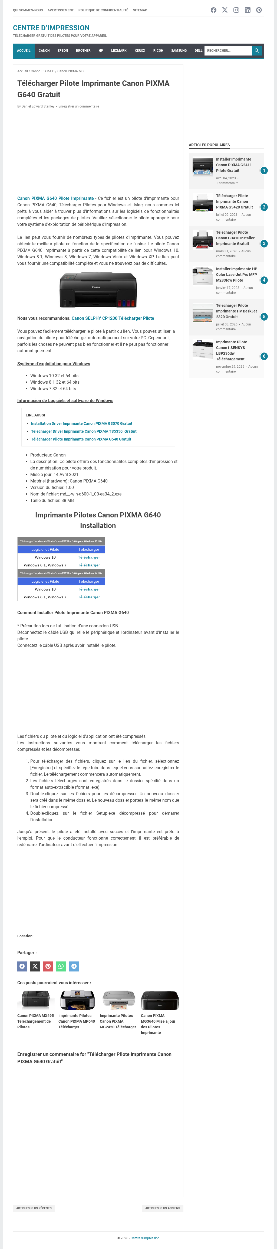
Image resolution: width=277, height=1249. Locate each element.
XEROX (140, 51)
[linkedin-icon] (247, 10)
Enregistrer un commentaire (78, 106)
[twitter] (35, 966)
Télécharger (89, 557)
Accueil (24, 51)
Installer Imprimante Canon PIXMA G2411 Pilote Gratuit (234, 165)
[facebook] (22, 966)
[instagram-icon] (236, 10)
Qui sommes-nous (28, 10)
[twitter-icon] (225, 10)
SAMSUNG (179, 51)
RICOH (158, 51)
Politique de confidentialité (103, 10)
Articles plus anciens (162, 1208)
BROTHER (83, 51)
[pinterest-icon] (259, 10)
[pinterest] (48, 966)
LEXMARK (119, 51)
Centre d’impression (51, 28)
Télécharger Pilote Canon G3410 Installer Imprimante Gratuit (235, 238)
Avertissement (61, 10)
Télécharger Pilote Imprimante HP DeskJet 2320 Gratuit (236, 311)
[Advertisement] (98, 153)
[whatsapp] (61, 966)
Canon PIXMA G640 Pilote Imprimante (55, 198)
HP (101, 51)
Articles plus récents (34, 1208)
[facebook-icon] (213, 10)
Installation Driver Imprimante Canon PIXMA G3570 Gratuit (81, 423)
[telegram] (74, 966)
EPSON (63, 51)
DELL (199, 51)
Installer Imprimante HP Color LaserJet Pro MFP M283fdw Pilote (236, 274)
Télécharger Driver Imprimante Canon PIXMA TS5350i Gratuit (84, 431)
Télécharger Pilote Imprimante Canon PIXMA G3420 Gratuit (234, 201)
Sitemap (140, 10)
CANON (44, 51)
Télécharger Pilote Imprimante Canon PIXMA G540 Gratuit (81, 439)
